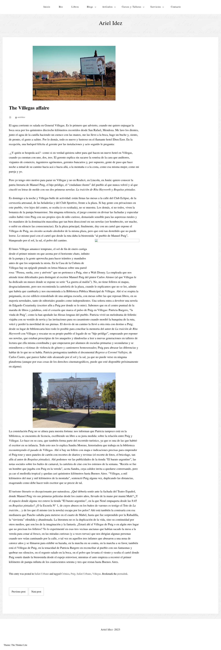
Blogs (90, 6)
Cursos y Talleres (131, 6)
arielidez (21, 117)
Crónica (65, 573)
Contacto (176, 6)
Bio (61, 6)
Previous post (18, 591)
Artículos (107, 6)
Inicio (47, 6)
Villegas (96, 573)
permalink (122, 573)
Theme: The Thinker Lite (15, 644)
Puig (73, 573)
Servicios (155, 6)
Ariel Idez (110, 23)
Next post (36, 591)
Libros (75, 6)
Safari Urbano (41, 573)
